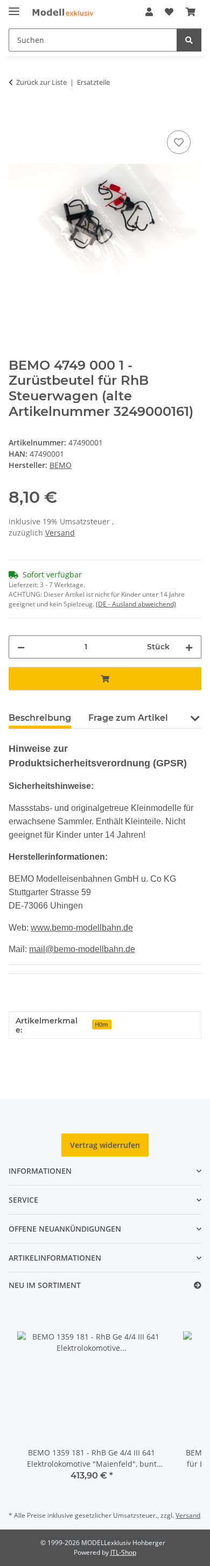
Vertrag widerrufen (105, 1145)
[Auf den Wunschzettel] (179, 142)
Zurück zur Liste (41, 82)
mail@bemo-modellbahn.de (82, 949)
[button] (149, 12)
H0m (101, 1024)
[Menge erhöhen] (189, 647)
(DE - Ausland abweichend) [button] (136, 604)
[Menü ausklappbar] (14, 6)
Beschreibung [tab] (40, 718)
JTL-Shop (123, 1552)
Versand (60, 533)
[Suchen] (189, 40)
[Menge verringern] (21, 647)
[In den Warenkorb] (17, 116)
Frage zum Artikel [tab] (128, 718)
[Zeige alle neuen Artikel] (197, 1285)
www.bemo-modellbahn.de (82, 927)
